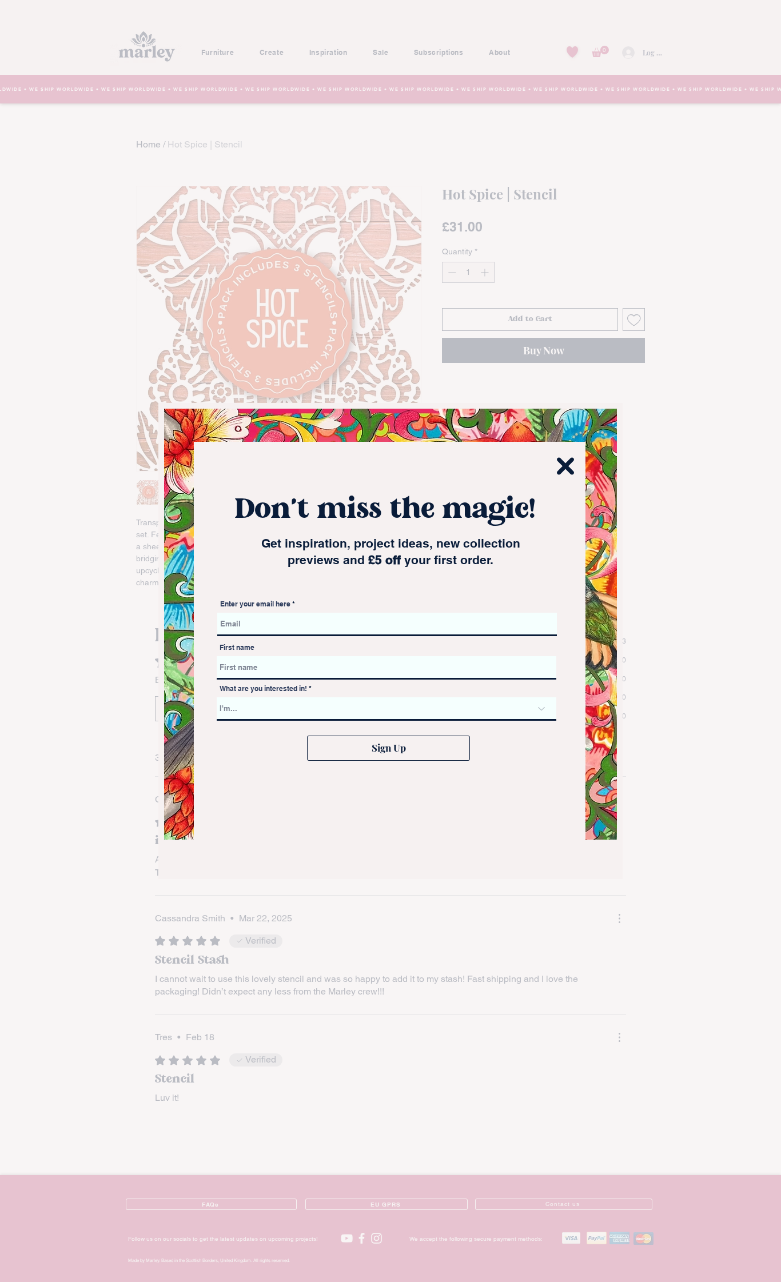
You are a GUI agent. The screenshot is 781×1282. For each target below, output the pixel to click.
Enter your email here (255, 604)
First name (237, 647)
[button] (565, 466)
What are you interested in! (264, 688)
